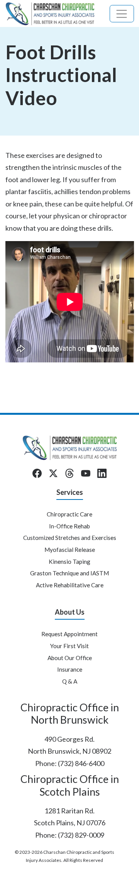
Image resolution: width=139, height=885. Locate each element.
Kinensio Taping (69, 561)
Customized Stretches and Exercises (69, 537)
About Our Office (69, 657)
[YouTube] (85, 473)
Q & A (69, 681)
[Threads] (69, 473)
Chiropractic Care (69, 514)
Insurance (69, 669)
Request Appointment (69, 633)
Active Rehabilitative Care (69, 585)
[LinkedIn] (102, 473)
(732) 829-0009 (81, 835)
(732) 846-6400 (81, 763)
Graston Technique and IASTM (69, 573)
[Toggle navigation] (122, 13)
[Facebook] (37, 473)
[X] (53, 473)
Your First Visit (69, 645)
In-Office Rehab (69, 526)
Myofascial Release (69, 549)
